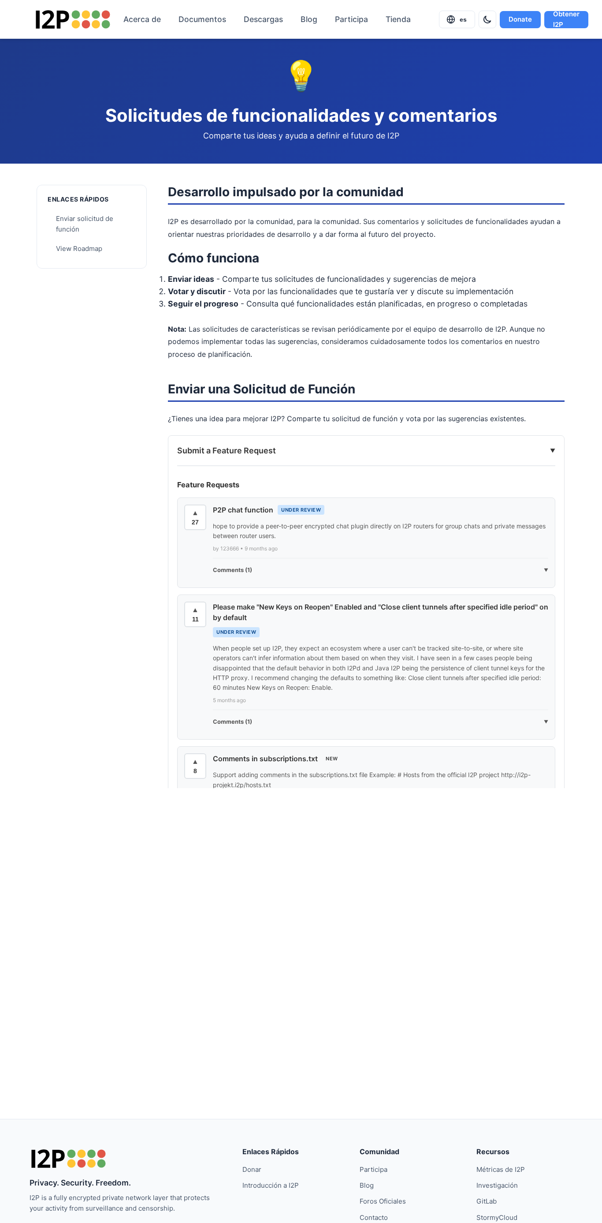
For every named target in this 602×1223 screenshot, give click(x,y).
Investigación (497, 1185)
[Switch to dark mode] (487, 19)
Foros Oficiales (383, 1201)
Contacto (374, 1217)
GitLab (486, 1201)
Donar (251, 1169)
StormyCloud (496, 1217)
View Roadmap (79, 249)
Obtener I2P (566, 19)
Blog (309, 19)
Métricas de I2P (500, 1169)
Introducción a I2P (270, 1185)
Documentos (202, 19)
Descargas (263, 19)
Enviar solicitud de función (84, 224)
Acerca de (142, 19)
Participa (351, 19)
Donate (520, 19)
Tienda (398, 19)
